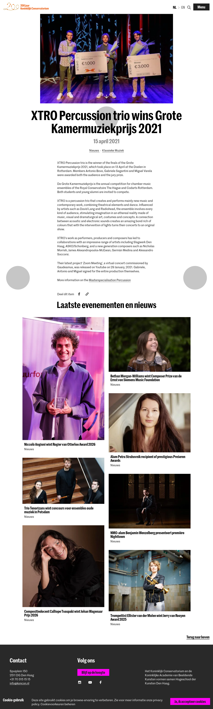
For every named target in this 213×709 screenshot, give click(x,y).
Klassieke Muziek (113, 150)
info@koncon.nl (19, 683)
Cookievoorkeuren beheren (58, 704)
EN (183, 7)
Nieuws (94, 150)
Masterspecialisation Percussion (110, 280)
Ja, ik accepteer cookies (190, 701)
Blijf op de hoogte (93, 672)
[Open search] (189, 6)
